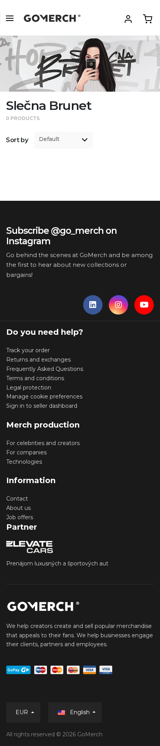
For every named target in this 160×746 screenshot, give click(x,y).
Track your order (28, 350)
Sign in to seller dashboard (41, 405)
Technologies (24, 461)
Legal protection (28, 387)
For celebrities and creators (43, 443)
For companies (26, 452)
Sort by (17, 140)
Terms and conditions (35, 378)
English (79, 712)
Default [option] (49, 139)
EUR (23, 712)
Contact (17, 498)
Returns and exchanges (38, 359)
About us (18, 507)
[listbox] (64, 140)
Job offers (19, 517)
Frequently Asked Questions (44, 368)
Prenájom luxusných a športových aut (57, 563)
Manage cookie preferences (44, 396)
